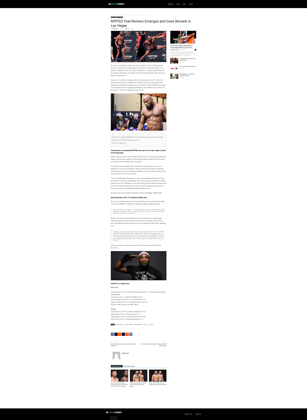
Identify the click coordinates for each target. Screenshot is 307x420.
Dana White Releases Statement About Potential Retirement (123, 344)
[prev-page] (112, 389)
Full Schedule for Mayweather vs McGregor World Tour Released (153, 344)
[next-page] (114, 389)
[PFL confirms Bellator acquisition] (174, 68)
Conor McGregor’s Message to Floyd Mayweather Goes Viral (181, 47)
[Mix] (127, 334)
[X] (116, 334)
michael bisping (128, 324)
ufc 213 (144, 324)
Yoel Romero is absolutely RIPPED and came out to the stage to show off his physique (137, 137)
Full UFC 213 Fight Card (119, 143)
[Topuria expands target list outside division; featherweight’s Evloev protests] (138, 376)
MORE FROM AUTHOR (129, 366)
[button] (197, 4)
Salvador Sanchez (174, 49)
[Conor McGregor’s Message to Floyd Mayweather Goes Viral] (183, 37)
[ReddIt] (119, 334)
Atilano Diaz (115, 28)
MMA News (117, 15)
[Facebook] (112, 334)
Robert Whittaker (138, 324)
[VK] (130, 334)
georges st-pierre (120, 324)
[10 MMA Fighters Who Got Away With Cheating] (174, 61)
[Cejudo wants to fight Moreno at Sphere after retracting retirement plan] (157, 376)
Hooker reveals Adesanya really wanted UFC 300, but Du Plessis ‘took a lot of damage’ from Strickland (119, 384)
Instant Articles (119, 17)
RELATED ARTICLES (117, 366)
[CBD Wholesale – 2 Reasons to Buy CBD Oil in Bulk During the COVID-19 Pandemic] (174, 76)
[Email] (123, 334)
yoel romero (151, 324)
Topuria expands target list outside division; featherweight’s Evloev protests (138, 384)
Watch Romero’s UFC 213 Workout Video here (125, 140)
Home (112, 15)
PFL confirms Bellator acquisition (188, 66)
